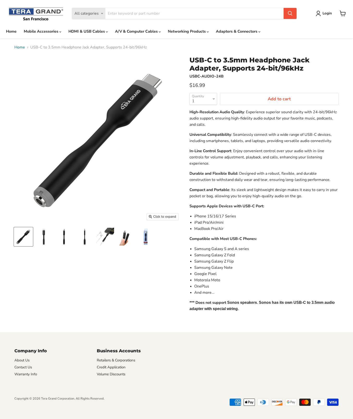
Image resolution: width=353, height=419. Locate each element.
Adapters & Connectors (237, 31)
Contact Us (23, 367)
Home (11, 31)
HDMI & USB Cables (87, 31)
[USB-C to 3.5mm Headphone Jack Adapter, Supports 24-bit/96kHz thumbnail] (23, 236)
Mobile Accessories (41, 31)
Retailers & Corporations (116, 360)
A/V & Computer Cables (137, 31)
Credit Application (111, 367)
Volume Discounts (111, 374)
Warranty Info (25, 374)
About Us (22, 360)
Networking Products (187, 31)
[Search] (290, 13)
